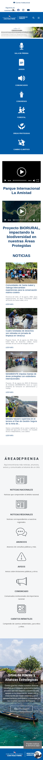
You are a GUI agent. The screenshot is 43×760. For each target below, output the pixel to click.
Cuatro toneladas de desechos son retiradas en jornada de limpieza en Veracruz (20, 333)
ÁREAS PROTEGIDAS (21, 133)
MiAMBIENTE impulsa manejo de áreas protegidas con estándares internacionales (21, 376)
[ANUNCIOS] (21, 532)
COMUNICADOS (21, 85)
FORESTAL (21, 117)
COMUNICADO (21, 591)
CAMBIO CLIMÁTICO (22, 149)
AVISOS (21, 69)
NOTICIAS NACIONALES (21, 490)
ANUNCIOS (21, 542)
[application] (21, 172)
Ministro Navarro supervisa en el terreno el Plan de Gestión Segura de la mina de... (21, 421)
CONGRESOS (21, 101)
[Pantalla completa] (38, 180)
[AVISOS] (21, 556)
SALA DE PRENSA (21, 53)
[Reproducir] (5, 180)
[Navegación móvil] (39, 18)
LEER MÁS (9, 304)
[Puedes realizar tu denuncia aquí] (38, 755)
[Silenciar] (34, 180)
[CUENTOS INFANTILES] (21, 608)
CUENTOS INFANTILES (21, 619)
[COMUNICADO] (21, 581)
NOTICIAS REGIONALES (21, 514)
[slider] (19, 180)
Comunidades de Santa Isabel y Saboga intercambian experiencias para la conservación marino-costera (21, 289)
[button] (33, 17)
